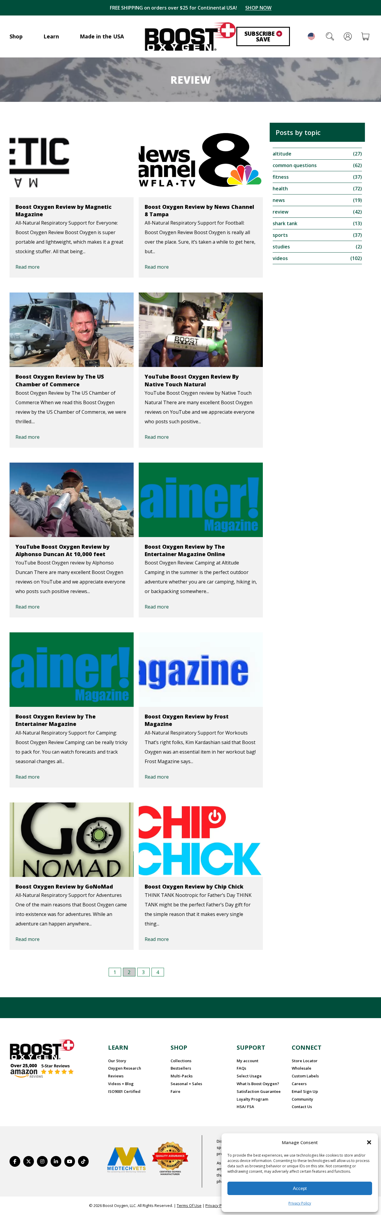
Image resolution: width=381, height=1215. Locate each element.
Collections (181, 1060)
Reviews (116, 1076)
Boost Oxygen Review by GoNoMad (64, 886)
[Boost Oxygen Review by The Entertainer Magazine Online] (201, 500)
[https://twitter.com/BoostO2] (28, 1161)
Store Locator (305, 1060)
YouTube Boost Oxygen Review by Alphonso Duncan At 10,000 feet (62, 550)
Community (302, 1099)
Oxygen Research (124, 1068)
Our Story (117, 1060)
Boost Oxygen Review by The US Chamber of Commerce (59, 380)
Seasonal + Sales (186, 1083)
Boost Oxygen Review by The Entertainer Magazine (55, 720)
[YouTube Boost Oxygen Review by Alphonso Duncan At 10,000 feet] (72, 500)
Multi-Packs (182, 1076)
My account (247, 1060)
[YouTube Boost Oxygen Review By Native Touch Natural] (201, 330)
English (311, 36)
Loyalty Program (252, 1099)
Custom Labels (305, 1076)
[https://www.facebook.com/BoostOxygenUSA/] (15, 1161)
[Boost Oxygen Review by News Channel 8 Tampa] (201, 160)
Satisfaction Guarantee (259, 1091)
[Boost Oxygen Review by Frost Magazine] (201, 669)
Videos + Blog (121, 1083)
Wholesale (301, 1068)
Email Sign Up (305, 1091)
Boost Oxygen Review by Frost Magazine (187, 720)
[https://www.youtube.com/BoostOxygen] (69, 1161)
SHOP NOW (258, 7)
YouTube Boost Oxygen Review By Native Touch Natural (192, 380)
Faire (175, 1091)
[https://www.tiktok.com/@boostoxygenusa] (83, 1161)
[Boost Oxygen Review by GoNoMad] (72, 839)
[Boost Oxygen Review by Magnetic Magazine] (72, 160)
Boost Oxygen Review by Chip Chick (194, 886)
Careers (299, 1083)
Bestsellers (181, 1068)
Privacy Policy (299, 1203)
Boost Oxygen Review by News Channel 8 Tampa (199, 210)
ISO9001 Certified (124, 1091)
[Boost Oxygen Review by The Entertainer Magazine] (72, 669)
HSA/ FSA (245, 1106)
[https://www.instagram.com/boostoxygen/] (42, 1161)
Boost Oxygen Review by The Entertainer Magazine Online (185, 550)
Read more (27, 267)
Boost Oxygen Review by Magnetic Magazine (63, 210)
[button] (369, 1142)
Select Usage (249, 1076)
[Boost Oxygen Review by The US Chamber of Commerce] (72, 330)
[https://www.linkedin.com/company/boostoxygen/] (56, 1161)
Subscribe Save (262, 36)
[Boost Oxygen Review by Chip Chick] (201, 839)
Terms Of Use (189, 1205)
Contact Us (302, 1106)
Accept (300, 1188)
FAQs (241, 1068)
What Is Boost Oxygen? (258, 1083)
